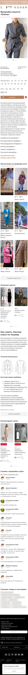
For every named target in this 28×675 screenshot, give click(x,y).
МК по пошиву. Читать (9, 75)
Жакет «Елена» (5, 271)
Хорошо (14, 671)
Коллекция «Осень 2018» (19, 607)
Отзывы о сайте (8, 157)
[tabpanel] (14, 38)
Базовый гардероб (7, 597)
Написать (14, 631)
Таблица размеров (6, 71)
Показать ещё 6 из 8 (14, 278)
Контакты (3, 660)
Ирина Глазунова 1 (11, 488)
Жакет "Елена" (19, 271)
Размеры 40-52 (6, 604)
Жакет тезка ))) (19, 199)
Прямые (4, 599)
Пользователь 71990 (12, 557)
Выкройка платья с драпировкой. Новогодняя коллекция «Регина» (6, 314)
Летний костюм (20, 233)
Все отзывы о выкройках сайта (9, 474)
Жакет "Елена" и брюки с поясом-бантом (6, 235)
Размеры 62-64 (6, 607)
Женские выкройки (7, 592)
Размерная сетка (9, 660)
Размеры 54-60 (16, 604)
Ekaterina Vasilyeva (12, 566)
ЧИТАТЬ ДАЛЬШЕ (14, 414)
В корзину (12, 97)
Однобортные (13, 599)
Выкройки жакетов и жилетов (10, 595)
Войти (24, 2)
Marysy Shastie (10, 477)
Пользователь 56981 (12, 500)
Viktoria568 (9, 576)
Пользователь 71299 (12, 544)
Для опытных (16, 602)
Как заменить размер (7, 73)
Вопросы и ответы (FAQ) (20, 660)
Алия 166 (8, 530)
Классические (6, 602)
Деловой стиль (19, 597)
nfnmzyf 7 (9, 518)
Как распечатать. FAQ (7, 155)
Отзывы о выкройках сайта (12, 471)
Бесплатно (18, 444)
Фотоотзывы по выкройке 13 (14, 164)
